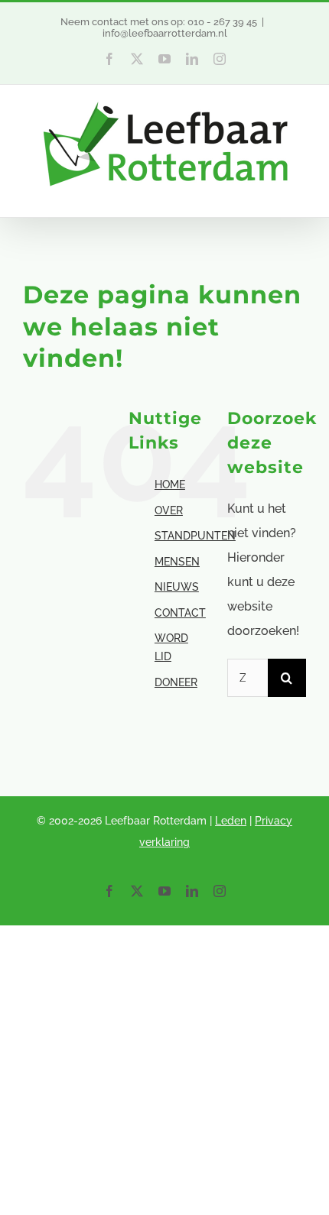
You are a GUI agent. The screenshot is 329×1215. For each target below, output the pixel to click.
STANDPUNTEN (195, 536)
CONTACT (180, 613)
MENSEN (177, 562)
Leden (230, 821)
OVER (169, 510)
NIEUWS (177, 587)
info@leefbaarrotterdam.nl (165, 33)
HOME (170, 484)
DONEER (176, 682)
